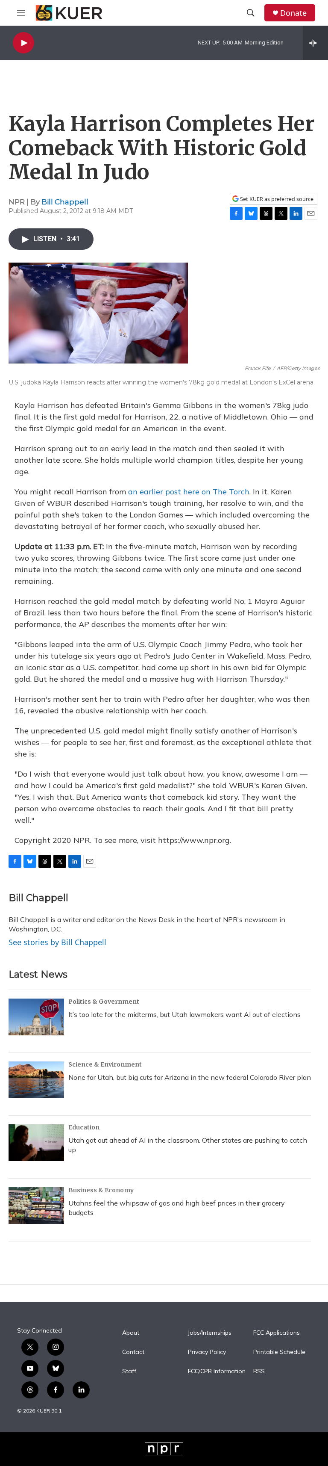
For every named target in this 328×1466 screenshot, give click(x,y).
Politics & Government (103, 1001)
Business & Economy (101, 1190)
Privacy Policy (207, 1352)
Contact (133, 1352)
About (130, 1333)
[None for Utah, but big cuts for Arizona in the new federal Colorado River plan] (36, 1079)
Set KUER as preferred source (276, 199)
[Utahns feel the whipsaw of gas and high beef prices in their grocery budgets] (36, 1205)
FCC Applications (276, 1333)
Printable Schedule (279, 1352)
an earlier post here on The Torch (188, 492)
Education (84, 1127)
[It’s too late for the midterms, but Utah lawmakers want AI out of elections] (36, 1017)
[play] (23, 43)
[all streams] (315, 43)
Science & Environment (105, 1064)
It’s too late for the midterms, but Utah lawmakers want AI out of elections (184, 1014)
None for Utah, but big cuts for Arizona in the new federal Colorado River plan (189, 1077)
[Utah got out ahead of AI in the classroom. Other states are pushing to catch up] (36, 1142)
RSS (259, 1371)
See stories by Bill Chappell (57, 942)
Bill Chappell (64, 202)
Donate (293, 13)
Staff (129, 1371)
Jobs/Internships (209, 1333)
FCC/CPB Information (217, 1371)
